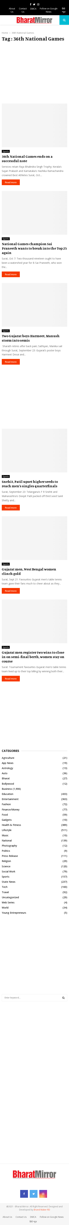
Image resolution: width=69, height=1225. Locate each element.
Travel (5, 892)
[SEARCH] (63, 997)
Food (5, 814)
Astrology (7, 768)
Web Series (8, 902)
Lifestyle (7, 830)
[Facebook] (24, 1194)
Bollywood (8, 783)
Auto (4, 773)
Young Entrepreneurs (14, 912)
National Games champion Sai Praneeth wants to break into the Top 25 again (34, 248)
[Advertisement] (34, 72)
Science (6, 866)
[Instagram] (43, 1194)
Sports (6, 151)
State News (8, 881)
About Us (12, 10)
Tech (4, 887)
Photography (9, 845)
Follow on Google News (49, 10)
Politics (6, 850)
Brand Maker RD (42, 1209)
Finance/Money (10, 809)
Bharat (6, 778)
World (5, 907)
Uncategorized (10, 897)
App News (7, 763)
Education (7, 794)
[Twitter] (34, 1194)
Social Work (8, 871)
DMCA (33, 8)
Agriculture (8, 757)
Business (7, 788)
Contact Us (23, 10)
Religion (6, 861)
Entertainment (10, 799)
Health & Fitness (11, 825)
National (7, 840)
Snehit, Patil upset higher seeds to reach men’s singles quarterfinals (30, 483)
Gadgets (7, 819)
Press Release (10, 856)
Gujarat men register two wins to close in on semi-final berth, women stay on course (33, 656)
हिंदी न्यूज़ (63, 10)
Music (5, 835)
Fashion (6, 804)
